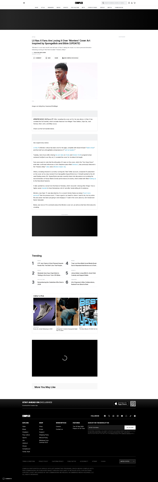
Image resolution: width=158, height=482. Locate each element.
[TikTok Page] (130, 416)
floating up (92, 178)
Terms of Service (126, 433)
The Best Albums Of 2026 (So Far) (88, 329)
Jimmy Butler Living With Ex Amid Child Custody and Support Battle (83, 274)
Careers (58, 426)
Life (23, 440)
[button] (127, 461)
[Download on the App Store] (120, 403)
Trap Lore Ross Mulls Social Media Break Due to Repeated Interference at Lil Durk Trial (84, 264)
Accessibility (84, 461)
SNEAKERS (51, 7)
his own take (59, 155)
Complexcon (26, 449)
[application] (64, 358)
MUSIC (58, 7)
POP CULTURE (75, 7)
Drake (68, 155)
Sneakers (74, 279)
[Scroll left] (33, 311)
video (47, 167)
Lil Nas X (36, 148)
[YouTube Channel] (122, 416)
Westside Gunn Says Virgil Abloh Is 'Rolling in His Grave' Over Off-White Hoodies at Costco (49, 274)
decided (44, 188)
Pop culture (26, 435)
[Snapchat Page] (126, 416)
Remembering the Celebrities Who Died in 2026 (51, 283)
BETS (83, 7)
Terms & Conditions (28, 461)
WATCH (110, 7)
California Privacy (58, 461)
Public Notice (71, 461)
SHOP (36, 7)
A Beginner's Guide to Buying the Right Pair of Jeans (66, 329)
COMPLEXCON (119, 7)
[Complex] (79, 3)
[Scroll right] (96, 311)
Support (41, 432)
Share (56, 58)
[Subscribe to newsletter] (130, 427)
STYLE (43, 7)
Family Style (26, 451)
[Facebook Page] (105, 416)
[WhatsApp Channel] (113, 416)
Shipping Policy (44, 435)
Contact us (59, 429)
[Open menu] (24, 3)
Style (33, 37)
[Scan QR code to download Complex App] (133, 403)
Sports (73, 270)
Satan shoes (90, 148)
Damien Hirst (77, 155)
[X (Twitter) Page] (109, 416)
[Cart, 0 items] (135, 3)
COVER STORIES (92, 7)
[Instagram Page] (117, 416)
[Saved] (129, 3)
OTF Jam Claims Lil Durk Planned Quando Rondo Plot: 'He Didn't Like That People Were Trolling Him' (50, 264)
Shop (41, 426)
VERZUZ (102, 7)
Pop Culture (41, 279)
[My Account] (132, 3)
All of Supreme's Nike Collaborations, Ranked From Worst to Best (83, 283)
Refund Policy (43, 437)
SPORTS (65, 7)
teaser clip (60, 167)
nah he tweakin (69, 150)
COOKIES (103, 461)
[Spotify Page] (135, 416)
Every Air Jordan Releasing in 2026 (42, 329)
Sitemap (94, 461)
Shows (24, 446)
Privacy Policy (115, 433)
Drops (41, 429)
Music (39, 260)
